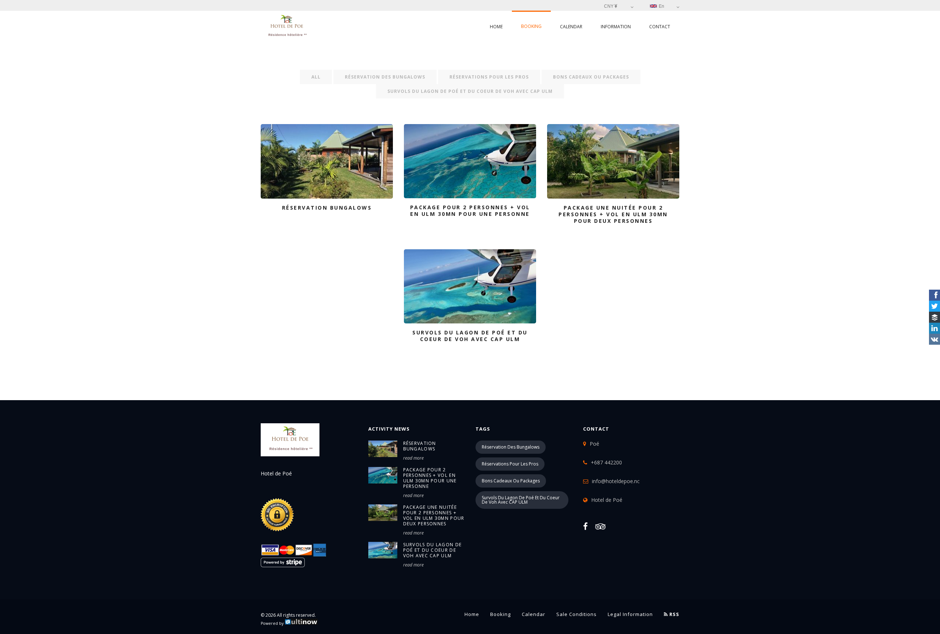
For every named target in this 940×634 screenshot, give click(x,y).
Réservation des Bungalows (385, 77)
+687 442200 (606, 462)
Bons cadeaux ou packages (591, 77)
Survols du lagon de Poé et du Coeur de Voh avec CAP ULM (432, 550)
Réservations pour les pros (489, 77)
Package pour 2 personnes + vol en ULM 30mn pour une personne (430, 478)
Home (496, 26)
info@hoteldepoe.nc (616, 481)
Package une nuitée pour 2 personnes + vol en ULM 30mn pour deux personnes (433, 515)
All (316, 77)
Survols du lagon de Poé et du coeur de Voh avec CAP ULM (470, 91)
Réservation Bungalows (419, 446)
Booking (531, 26)
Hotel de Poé (606, 499)
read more (413, 458)
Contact (659, 26)
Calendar (571, 26)
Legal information (630, 614)
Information (616, 26)
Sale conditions (576, 614)
